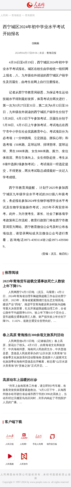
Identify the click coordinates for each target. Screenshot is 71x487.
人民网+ (23, 444)
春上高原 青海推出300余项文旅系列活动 (33, 335)
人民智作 (23, 464)
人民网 (4, 15)
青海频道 (16, 15)
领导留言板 (52, 444)
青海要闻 (30, 15)
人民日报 (9, 444)
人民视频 (9, 464)
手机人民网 (38, 444)
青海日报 (51, 53)
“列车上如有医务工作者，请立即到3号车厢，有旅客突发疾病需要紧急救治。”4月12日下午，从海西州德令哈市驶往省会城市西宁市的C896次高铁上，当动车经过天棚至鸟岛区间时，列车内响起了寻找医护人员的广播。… (35, 394)
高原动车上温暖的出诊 (20, 380)
